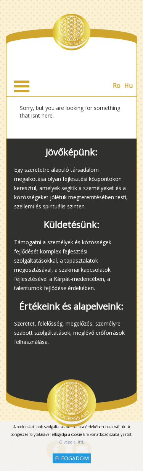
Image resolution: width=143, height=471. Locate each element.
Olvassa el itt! (71, 442)
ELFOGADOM (72, 458)
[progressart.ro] (72, 32)
